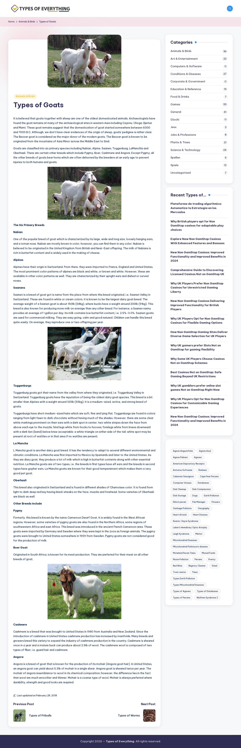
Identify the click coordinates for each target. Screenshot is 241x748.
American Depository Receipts (189, 463)
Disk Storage (179, 495)
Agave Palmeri (180, 457)
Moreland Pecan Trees (184, 553)
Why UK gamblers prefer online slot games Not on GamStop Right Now (196, 388)
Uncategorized (181, 172)
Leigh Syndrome (181, 533)
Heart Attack (180, 514)
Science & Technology (185, 150)
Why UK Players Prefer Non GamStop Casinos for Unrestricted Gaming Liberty (197, 288)
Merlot (198, 533)
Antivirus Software (182, 470)
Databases (203, 482)
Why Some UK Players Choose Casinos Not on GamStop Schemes (198, 361)
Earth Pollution (211, 495)
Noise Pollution (180, 559)
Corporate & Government (188, 81)
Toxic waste (179, 572)
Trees (195, 572)
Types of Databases (207, 591)
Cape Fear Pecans (209, 476)
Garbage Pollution (182, 508)
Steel (214, 565)
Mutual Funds (208, 553)
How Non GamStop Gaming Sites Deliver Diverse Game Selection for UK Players (199, 334)
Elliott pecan (179, 502)
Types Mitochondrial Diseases (188, 584)
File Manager (198, 502)
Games (175, 104)
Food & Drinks (180, 96)
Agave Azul (205, 451)
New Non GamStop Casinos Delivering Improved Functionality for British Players (198, 305)
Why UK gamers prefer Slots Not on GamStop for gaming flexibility (196, 347)
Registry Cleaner (197, 565)
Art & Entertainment (184, 59)
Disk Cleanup (179, 489)
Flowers (216, 502)
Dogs (195, 495)
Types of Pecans (181, 597)
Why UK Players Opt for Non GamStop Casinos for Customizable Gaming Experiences (197, 403)
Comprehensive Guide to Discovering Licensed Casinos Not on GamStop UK (197, 272)
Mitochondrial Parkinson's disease (190, 546)
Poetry (212, 559)
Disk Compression (201, 489)
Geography (204, 508)
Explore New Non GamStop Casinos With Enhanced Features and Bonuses (197, 241)
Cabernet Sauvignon (183, 476)
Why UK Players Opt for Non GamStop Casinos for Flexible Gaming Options (197, 321)
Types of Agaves (182, 591)
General (176, 112)
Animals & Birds (25, 96)
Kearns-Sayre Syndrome (185, 521)
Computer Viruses (182, 482)
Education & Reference (186, 89)
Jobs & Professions (183, 135)
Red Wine (177, 565)
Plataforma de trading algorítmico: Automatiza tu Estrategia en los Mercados (196, 208)
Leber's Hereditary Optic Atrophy (190, 527)
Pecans (198, 559)
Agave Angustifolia (183, 451)
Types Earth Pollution (184, 578)
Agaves (198, 457)
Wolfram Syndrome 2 (207, 597)
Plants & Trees (180, 142)
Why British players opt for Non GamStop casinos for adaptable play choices (197, 226)
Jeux (174, 127)
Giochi (175, 119)
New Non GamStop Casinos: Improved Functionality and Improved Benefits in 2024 (198, 256)
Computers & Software (186, 66)
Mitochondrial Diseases (185, 540)
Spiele (175, 165)
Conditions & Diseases (186, 74)
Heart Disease (200, 514)
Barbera (203, 470)
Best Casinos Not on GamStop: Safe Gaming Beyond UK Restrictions (196, 374)
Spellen (175, 157)
